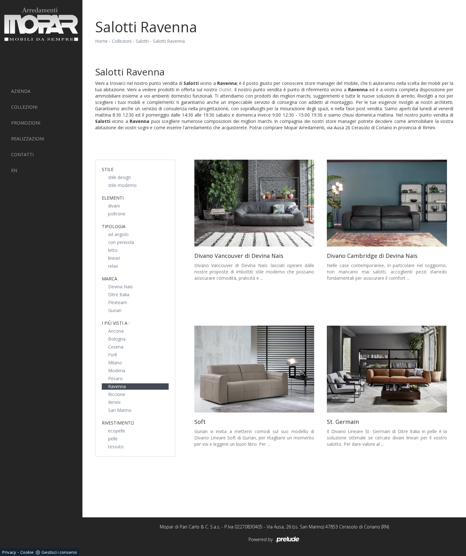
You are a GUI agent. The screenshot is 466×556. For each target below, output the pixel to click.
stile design (119, 177)
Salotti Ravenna (169, 41)
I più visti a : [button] (116, 323)
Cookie (27, 552)
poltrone (117, 214)
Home (101, 41)
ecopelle (116, 431)
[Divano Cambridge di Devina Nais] (387, 203)
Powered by (261, 539)
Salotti (142, 41)
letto (113, 250)
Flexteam (117, 302)
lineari (114, 258)
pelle (113, 439)
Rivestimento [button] (118, 423)
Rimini (114, 402)
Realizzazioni (27, 139)
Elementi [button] (113, 198)
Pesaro (115, 378)
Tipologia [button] (114, 226)
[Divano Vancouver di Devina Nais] (254, 203)
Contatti (22, 154)
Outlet (225, 89)
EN (14, 170)
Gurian (114, 310)
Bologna (117, 339)
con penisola (121, 242)
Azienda (20, 91)
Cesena (115, 347)
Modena (116, 370)
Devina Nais (120, 287)
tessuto (116, 447)
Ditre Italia (118, 294)
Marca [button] (109, 279)
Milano (115, 363)
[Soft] (254, 369)
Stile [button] (107, 169)
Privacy (9, 552)
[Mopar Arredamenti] (41, 24)
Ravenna (117, 386)
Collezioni (24, 107)
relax (113, 266)
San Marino (120, 410)
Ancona (116, 331)
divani (114, 206)
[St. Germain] (387, 369)
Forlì (112, 355)
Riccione (116, 394)
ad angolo (118, 234)
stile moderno (122, 185)
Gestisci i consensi (59, 552)
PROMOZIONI (25, 123)
